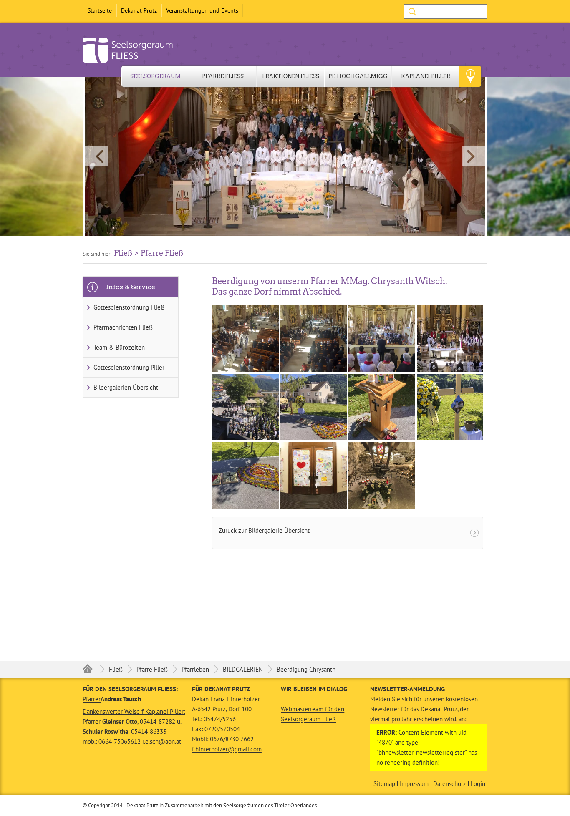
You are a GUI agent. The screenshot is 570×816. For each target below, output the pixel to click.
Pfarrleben (195, 669)
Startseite (100, 10)
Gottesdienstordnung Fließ (128, 307)
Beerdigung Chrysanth (306, 669)
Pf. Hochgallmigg (358, 76)
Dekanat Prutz (139, 10)
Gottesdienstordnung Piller (128, 367)
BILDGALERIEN (243, 669)
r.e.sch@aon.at (161, 741)
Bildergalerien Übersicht (125, 387)
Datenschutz (449, 783)
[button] (285, 156)
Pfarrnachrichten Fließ (123, 327)
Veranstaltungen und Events (202, 10)
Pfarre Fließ (223, 76)
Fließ (116, 669)
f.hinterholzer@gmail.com (227, 749)
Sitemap (384, 783)
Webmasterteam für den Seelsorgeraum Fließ (312, 714)
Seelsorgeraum (155, 76)
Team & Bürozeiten (119, 347)
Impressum (414, 783)
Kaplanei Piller (425, 76)
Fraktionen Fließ (290, 76)
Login (478, 783)
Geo (470, 76)
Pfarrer (92, 699)
